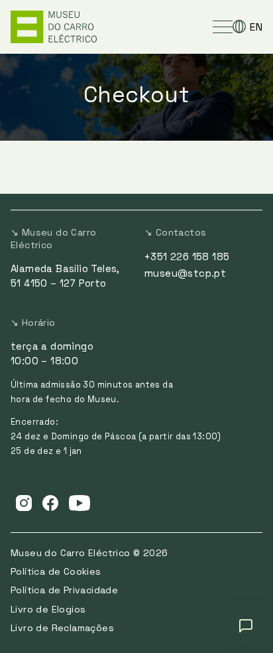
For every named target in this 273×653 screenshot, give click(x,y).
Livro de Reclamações (62, 628)
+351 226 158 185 (186, 256)
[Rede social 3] (79, 502)
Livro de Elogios (48, 609)
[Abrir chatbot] (246, 626)
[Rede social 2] (50, 502)
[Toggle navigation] (223, 26)
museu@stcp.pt (185, 273)
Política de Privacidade (64, 590)
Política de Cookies (56, 571)
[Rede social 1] (24, 502)
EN (256, 27)
